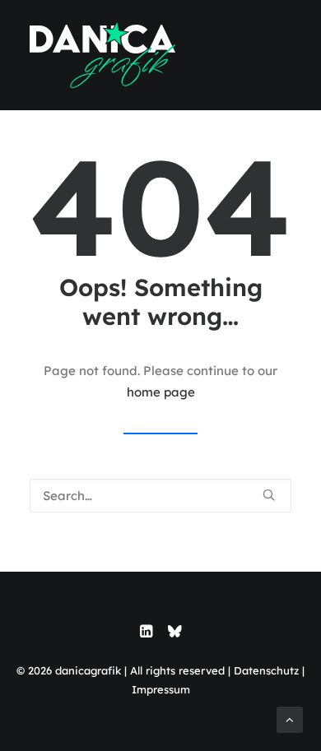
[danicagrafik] (102, 55)
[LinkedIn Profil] (146, 633)
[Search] (160, 495)
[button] (268, 494)
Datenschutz (266, 670)
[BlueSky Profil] (174, 633)
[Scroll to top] (290, 718)
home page (161, 392)
